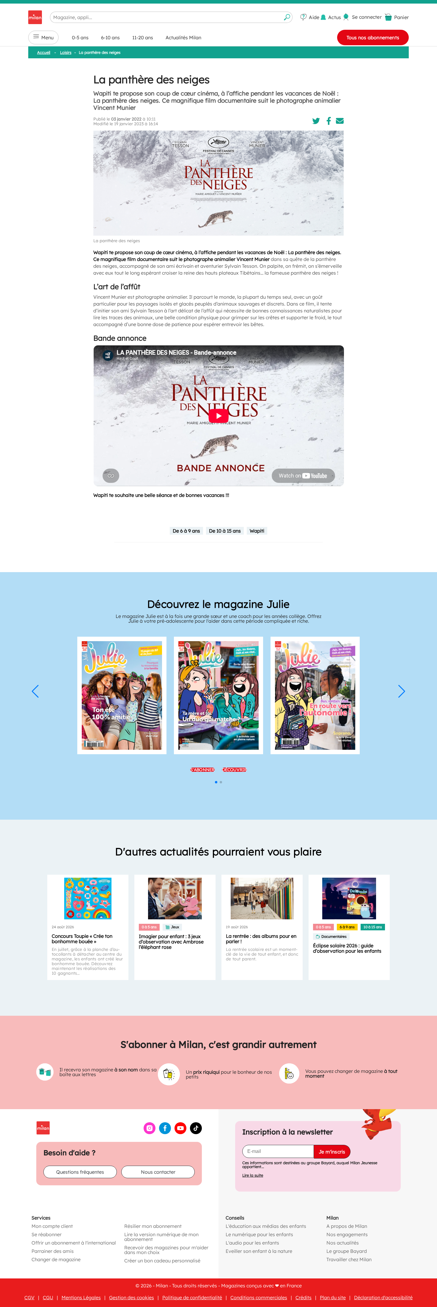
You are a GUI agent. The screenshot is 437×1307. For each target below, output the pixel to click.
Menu (47, 37)
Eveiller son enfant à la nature (259, 1251)
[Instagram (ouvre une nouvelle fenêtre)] (149, 1132)
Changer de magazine (56, 1259)
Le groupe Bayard (346, 1251)
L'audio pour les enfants (252, 1242)
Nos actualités (342, 1242)
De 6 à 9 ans (186, 531)
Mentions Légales (81, 1297)
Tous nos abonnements (373, 37)
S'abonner (202, 770)
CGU (48, 1297)
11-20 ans (142, 37)
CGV (29, 1297)
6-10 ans (110, 37)
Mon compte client (52, 1226)
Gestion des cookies (131, 1297)
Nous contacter (158, 1172)
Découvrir (234, 770)
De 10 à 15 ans (225, 531)
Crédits (303, 1297)
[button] (35, 691)
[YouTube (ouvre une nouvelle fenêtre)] (180, 1132)
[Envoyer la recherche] (287, 17)
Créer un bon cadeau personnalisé (162, 1260)
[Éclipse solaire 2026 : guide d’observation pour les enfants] (349, 898)
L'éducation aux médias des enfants (266, 1226)
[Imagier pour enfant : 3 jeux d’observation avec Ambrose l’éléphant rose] (175, 898)
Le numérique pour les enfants (259, 1234)
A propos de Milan (346, 1226)
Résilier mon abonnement (153, 1226)
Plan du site (333, 1297)
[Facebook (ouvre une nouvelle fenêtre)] (165, 1132)
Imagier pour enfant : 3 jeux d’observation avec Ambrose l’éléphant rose (171, 941)
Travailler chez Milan (349, 1259)
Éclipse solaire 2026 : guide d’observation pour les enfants (347, 948)
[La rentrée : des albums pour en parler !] (262, 898)
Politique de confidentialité (192, 1297)
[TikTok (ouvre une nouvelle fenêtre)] (196, 1132)
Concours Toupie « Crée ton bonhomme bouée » (82, 938)
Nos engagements (347, 1234)
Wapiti (257, 531)
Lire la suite (252, 1175)
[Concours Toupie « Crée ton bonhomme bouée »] (87, 898)
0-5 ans (80, 37)
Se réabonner (47, 1234)
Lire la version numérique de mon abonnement (161, 1237)
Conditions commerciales (258, 1297)
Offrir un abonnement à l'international (74, 1242)
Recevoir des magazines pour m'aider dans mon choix (166, 1250)
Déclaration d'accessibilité (383, 1297)
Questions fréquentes (80, 1172)
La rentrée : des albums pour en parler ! (261, 938)
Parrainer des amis (53, 1251)
